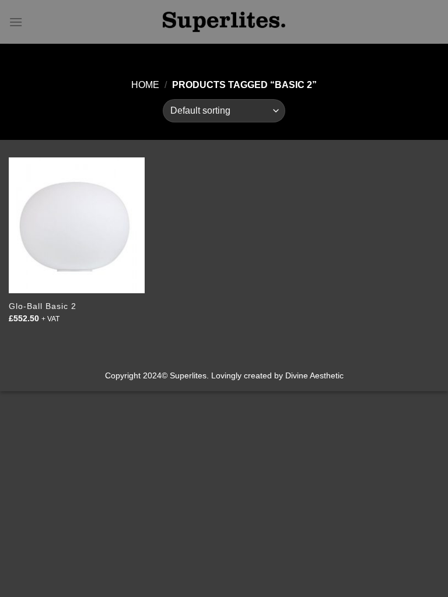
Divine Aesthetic (314, 375)
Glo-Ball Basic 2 (42, 306)
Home (145, 85)
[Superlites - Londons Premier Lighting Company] (224, 21)
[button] (16, 22)
